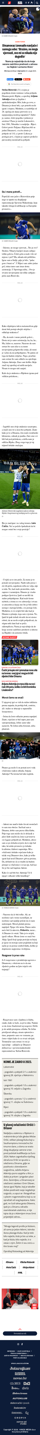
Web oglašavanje (27, 1355)
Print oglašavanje (20, 1358)
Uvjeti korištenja (23, 1351)
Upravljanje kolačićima (20, 1363)
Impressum (11, 1351)
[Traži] (37, 3)
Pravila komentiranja (19, 1353)
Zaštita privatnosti (11, 1355)
